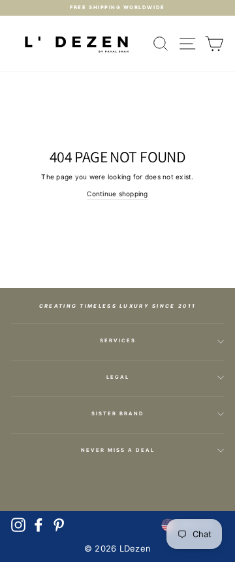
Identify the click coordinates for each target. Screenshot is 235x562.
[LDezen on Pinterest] (59, 525)
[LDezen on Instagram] (18, 525)
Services (118, 341)
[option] (117, 8)
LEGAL (117, 377)
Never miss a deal (118, 450)
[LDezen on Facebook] (38, 525)
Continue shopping (117, 194)
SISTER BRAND (117, 414)
